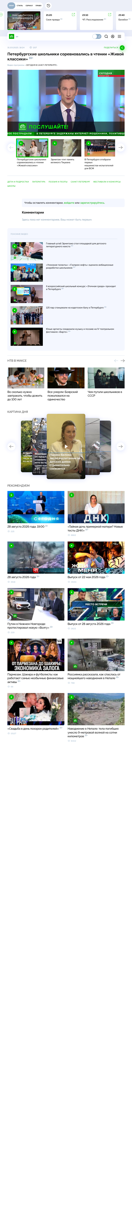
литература (38, 182)
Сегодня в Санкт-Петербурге (41, 65)
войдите (69, 202)
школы (11, 186)
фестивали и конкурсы (107, 182)
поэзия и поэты (58, 182)
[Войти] (112, 36)
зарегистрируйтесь (92, 202)
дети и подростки (18, 182)
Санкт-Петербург (80, 182)
